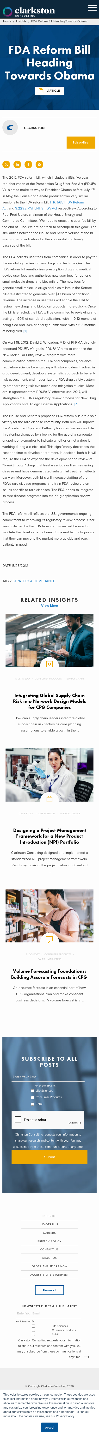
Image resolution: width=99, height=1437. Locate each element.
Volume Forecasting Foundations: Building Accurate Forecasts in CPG (49, 974)
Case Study (26, 813)
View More (49, 606)
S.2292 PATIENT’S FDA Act (36, 208)
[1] (25, 331)
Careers (49, 1233)
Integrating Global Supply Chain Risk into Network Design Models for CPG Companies (49, 701)
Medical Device (70, 813)
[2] (76, 404)
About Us (49, 1258)
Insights (21, 21)
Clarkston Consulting (28, 12)
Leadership (49, 1224)
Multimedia (22, 678)
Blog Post (33, 954)
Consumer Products (48, 678)
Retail (39, 1104)
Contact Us (49, 1249)
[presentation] (48, 1120)
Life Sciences (47, 813)
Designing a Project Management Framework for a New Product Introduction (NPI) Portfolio (49, 836)
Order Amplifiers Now (50, 1266)
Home (7, 21)
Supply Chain (75, 678)
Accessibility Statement (49, 1274)
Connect (49, 1290)
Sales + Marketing (50, 959)
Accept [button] (49, 1427)
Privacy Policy (49, 1241)
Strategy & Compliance (33, 581)
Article (53, 91)
